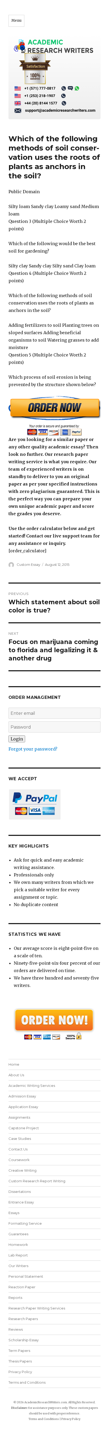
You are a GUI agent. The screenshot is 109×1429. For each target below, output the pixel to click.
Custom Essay (28, 564)
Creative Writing (22, 1170)
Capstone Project (23, 1128)
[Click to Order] (54, 416)
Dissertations (19, 1191)
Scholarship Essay (24, 1340)
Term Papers (19, 1350)
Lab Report (18, 1255)
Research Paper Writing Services (36, 1308)
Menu (16, 20)
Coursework (19, 1160)
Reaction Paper (21, 1287)
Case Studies (19, 1138)
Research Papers (23, 1319)
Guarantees (18, 1234)
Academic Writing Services (31, 1085)
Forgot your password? (32, 749)
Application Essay (23, 1107)
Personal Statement (25, 1276)
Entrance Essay (21, 1202)
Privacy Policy (20, 1372)
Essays (13, 1213)
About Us (16, 1075)
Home (13, 1064)
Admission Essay (22, 1096)
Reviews (15, 1329)
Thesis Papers (20, 1361)
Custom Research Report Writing (36, 1181)
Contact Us (18, 1149)
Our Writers (18, 1266)
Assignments (19, 1117)
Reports (15, 1297)
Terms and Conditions (27, 1382)
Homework (18, 1244)
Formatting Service (25, 1223)
